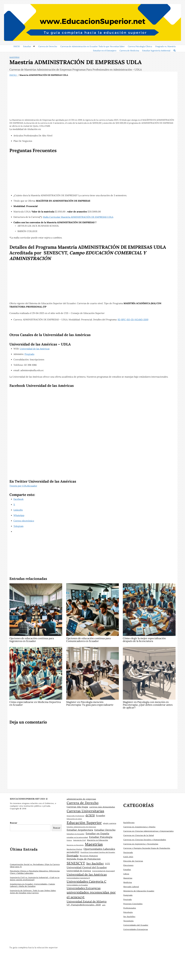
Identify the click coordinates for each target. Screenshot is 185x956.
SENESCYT (76, 863)
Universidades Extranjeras (84, 888)
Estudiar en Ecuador (75, 834)
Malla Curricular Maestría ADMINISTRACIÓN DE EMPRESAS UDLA (78, 217)
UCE (107, 863)
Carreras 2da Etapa (77, 806)
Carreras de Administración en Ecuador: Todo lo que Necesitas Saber (92, 46)
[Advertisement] (92, 97)
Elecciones (128, 865)
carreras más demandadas (102, 807)
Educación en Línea (74, 819)
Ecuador (100, 815)
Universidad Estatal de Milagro (87, 901)
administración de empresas (81, 799)
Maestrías (14, 57)
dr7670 (90, 815)
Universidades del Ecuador (135, 925)
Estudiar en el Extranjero (104, 50)
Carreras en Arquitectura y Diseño (139, 827)
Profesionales (129, 908)
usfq (103, 905)
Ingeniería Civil (79, 840)
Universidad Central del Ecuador (87, 867)
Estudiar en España (97, 833)
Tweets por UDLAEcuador (23, 485)
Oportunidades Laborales (99, 848)
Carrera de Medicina (129, 50)
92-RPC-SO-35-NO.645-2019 (133, 319)
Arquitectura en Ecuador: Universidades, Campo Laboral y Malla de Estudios (32, 885)
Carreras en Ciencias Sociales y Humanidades (144, 839)
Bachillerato (129, 822)
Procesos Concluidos (132, 904)
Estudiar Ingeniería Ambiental (156, 50)
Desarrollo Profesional (75, 816)
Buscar (13, 823)
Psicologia (128, 912)
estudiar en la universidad (77, 837)
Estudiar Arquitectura (80, 829)
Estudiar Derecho (105, 829)
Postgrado (128, 895)
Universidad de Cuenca (79, 870)
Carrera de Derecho (47, 46)
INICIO (16, 46)
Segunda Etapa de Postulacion (84, 858)
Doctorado (128, 852)
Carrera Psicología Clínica (140, 46)
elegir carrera (109, 823)
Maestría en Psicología (75, 845)
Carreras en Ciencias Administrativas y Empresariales (148, 831)
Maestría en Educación (97, 840)
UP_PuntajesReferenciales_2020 (84, 904)
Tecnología (128, 921)
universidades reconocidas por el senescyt (91, 894)
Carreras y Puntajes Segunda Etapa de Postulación (146, 848)
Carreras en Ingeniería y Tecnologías (140, 844)
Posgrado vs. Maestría (165, 46)
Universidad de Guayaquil (103, 871)
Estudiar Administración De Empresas (81, 827)
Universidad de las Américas (34, 348)
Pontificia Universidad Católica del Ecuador (98, 852)
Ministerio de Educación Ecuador (138, 891)
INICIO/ (13, 75)
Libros (126, 874)
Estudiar (27, 46)
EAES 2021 (128, 857)
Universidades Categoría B (78, 878)
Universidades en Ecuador (77, 885)
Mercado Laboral (131, 886)
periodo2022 (73, 852)
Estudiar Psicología (101, 836)
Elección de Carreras (133, 861)
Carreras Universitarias (85, 811)
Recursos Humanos (89, 856)
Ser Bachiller (95, 863)
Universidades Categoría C (86, 881)
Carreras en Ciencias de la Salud (138, 835)
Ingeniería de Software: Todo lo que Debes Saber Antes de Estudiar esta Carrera (33, 891)
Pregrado (29, 354)
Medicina (127, 882)
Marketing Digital (74, 849)
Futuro (69, 840)
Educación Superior (84, 822)
